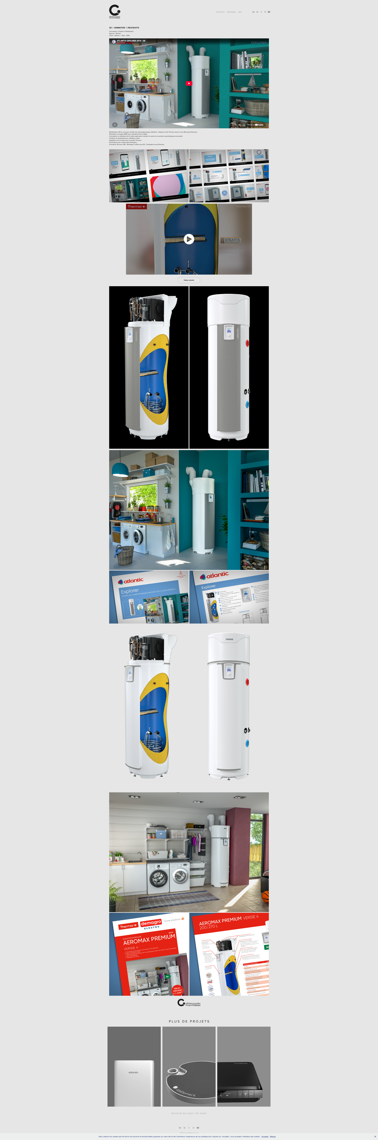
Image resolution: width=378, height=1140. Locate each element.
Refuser (273, 1136)
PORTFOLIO (220, 12)
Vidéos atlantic (189, 280)
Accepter (265, 1136)
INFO (240, 12)
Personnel (231, 12)
